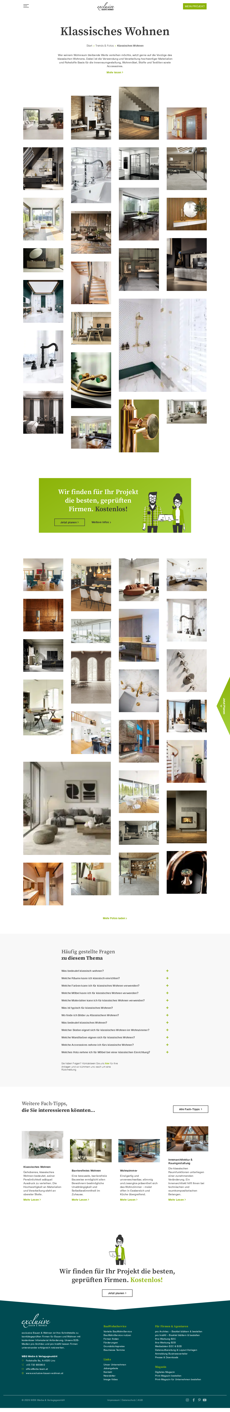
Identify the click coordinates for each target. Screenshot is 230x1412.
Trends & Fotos (104, 45)
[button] (115, 72)
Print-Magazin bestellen (168, 1375)
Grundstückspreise (114, 1346)
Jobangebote (111, 1368)
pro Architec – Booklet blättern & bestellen (178, 1331)
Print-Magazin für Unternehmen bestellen (178, 1379)
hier (107, 1063)
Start (89, 45)
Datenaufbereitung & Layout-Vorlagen (176, 1350)
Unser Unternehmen (115, 1364)
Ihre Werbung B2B (165, 1342)
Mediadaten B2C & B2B (168, 1346)
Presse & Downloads (166, 1357)
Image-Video (111, 1379)
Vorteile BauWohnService (118, 1331)
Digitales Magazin (165, 1372)
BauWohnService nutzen (117, 1335)
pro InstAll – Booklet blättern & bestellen (177, 1335)
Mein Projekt (195, 6)
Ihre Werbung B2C (165, 1339)
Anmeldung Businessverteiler (171, 1353)
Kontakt (108, 1372)
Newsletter (110, 1375)
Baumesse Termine (114, 1350)
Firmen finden (111, 1339)
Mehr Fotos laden (114, 918)
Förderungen (111, 1342)
